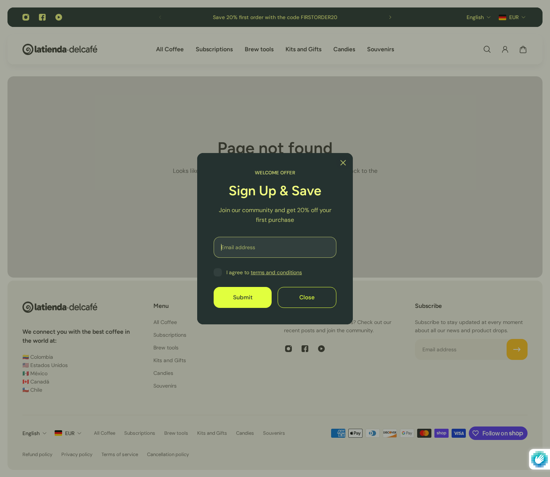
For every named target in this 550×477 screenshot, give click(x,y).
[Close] (343, 162)
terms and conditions (276, 272)
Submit (243, 297)
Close (307, 297)
